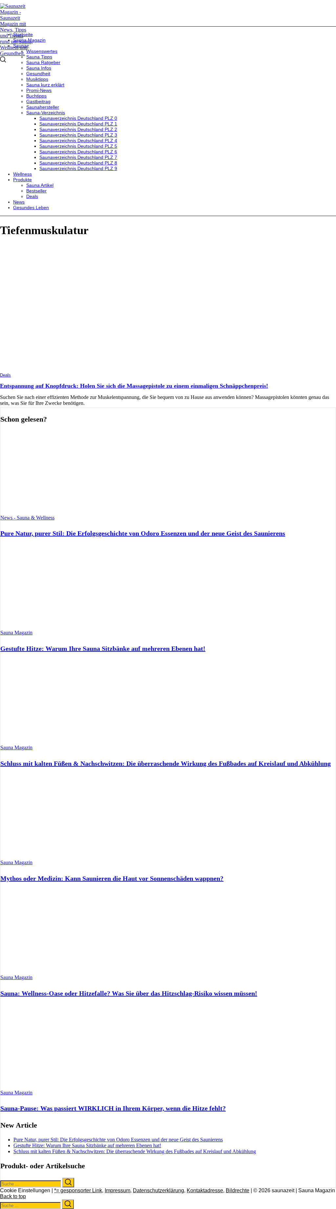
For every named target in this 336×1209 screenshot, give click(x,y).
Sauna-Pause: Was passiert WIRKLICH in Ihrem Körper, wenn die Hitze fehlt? (113, 1108)
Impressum (117, 1190)
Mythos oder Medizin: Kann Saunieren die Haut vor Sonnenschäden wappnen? (111, 878)
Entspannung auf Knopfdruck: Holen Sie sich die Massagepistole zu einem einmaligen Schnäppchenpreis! (134, 386)
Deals (5, 375)
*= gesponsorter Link (78, 1190)
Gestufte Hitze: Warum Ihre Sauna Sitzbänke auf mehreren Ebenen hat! (102, 648)
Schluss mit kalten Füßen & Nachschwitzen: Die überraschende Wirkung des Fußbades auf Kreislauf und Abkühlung (165, 763)
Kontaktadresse (205, 1190)
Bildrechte (237, 1190)
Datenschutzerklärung (158, 1190)
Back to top (13, 1196)
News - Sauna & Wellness (27, 517)
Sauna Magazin (16, 632)
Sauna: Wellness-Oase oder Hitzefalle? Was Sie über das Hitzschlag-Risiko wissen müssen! (128, 993)
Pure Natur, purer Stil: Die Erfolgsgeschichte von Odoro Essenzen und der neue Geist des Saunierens (142, 533)
